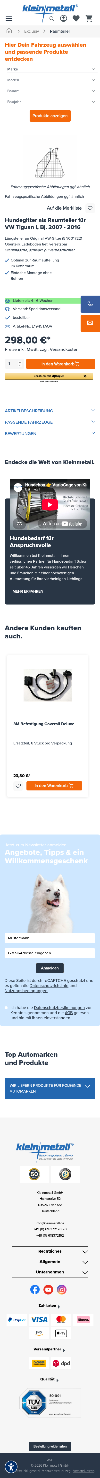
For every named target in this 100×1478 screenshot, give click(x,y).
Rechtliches (50, 1251)
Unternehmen (50, 1272)
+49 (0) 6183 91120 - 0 (50, 1229)
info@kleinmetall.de (50, 1223)
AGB (69, 1012)
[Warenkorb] (89, 18)
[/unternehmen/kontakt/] (90, 323)
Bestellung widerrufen (50, 1446)
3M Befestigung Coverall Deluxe (43, 724)
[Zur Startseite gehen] (50, 8)
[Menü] (10, 18)
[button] (49, 378)
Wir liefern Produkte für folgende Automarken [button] (45, 1088)
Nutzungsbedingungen (26, 990)
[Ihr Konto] (63, 18)
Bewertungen (20, 433)
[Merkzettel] (76, 18)
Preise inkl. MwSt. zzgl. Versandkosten (41, 349)
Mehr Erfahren (28, 591)
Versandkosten (83, 1471)
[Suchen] (52, 18)
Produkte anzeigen (50, 115)
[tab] (50, 411)
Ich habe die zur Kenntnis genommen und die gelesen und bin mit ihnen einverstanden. (51, 1012)
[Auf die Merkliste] (90, 208)
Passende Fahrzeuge (29, 422)
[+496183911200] (90, 304)
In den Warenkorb (58, 364)
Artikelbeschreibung (29, 411)
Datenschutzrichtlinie (49, 985)
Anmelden (50, 968)
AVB (50, 1460)
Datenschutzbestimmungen (59, 1007)
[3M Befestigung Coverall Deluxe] (47, 685)
